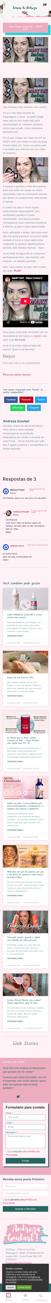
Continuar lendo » (15, 636)
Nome (9, 1113)
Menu (8, 1299)
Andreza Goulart (21, 511)
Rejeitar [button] (10, 1287)
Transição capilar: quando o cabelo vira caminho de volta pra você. (23, 939)
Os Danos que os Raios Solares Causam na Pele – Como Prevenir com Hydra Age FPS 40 (23, 740)
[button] (11, 400)
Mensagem (11, 1132)
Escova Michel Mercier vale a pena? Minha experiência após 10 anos (24, 1001)
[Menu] (8, 1295)
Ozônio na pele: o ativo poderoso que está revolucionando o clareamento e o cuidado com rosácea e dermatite (25, 806)
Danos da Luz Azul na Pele (20, 677)
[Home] (25, 1295)
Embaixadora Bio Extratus (19, 1263)
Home (25, 1299)
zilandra (14, 546)
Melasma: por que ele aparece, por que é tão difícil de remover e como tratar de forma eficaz (25, 874)
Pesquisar (42, 1300)
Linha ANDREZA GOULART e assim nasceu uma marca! (24, 616)
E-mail (9, 1123)
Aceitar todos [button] (24, 1287)
